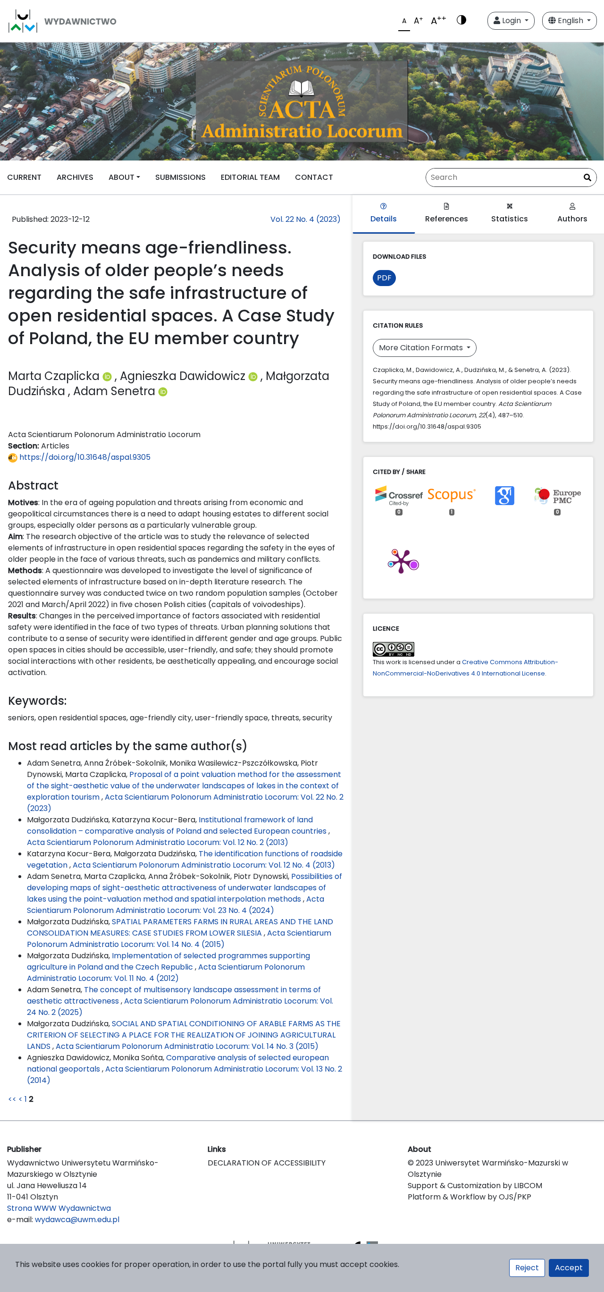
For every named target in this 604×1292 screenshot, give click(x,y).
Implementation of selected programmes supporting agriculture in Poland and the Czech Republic (168, 961)
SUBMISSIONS (180, 177)
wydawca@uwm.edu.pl (77, 1219)
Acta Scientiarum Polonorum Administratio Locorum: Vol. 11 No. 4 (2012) (166, 973)
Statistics (509, 218)
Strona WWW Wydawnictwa (59, 1208)
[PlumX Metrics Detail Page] (401, 560)
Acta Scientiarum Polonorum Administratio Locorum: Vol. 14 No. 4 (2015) (179, 939)
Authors (572, 218)
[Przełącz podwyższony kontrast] (461, 20)
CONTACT (314, 177)
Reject (527, 1267)
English (570, 20)
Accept (569, 1267)
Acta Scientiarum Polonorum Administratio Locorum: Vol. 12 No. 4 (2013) (204, 865)
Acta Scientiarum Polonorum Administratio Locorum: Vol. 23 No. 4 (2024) (175, 905)
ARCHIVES (75, 177)
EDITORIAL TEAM (250, 177)
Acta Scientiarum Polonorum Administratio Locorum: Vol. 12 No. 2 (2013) (157, 842)
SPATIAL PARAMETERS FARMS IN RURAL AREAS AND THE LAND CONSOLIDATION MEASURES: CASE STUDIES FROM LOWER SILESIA (180, 927)
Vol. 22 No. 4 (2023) (305, 219)
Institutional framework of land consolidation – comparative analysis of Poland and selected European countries (177, 825)
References (446, 218)
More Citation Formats (422, 347)
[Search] (587, 178)
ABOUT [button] (121, 177)
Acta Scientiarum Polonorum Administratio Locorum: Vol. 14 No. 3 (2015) (187, 1046)
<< (12, 1099)
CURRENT (24, 177)
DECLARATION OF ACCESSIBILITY (267, 1162)
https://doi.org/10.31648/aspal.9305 (84, 457)
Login (511, 20)
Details (383, 218)
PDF (384, 277)
